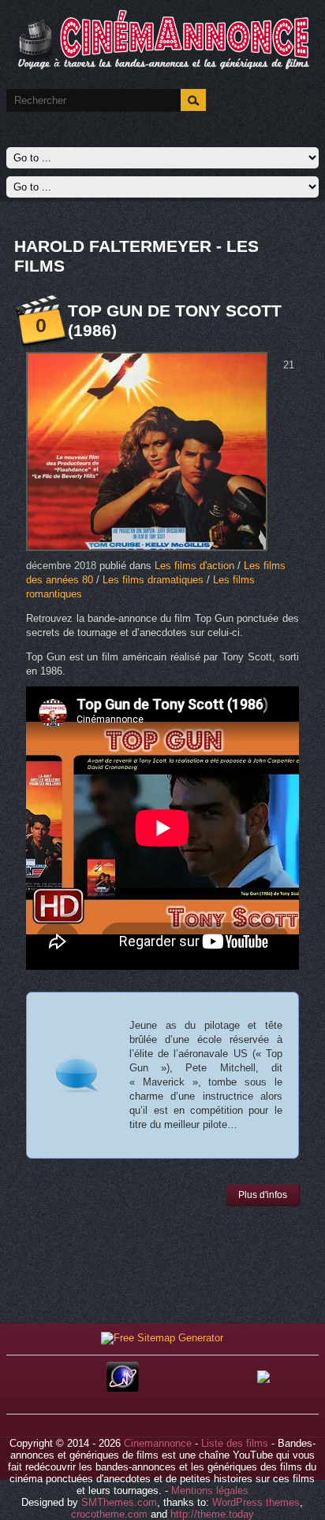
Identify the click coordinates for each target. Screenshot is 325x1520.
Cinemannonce (158, 1443)
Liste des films (234, 1443)
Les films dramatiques (153, 580)
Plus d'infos (262, 1194)
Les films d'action (194, 565)
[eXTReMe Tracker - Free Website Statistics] (122, 1388)
